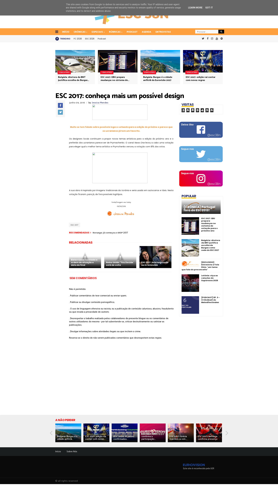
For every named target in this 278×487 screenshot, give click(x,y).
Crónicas (79, 32)
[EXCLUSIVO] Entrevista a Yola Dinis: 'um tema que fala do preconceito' (200, 266)
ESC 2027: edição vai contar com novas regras (200, 79)
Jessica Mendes (100, 103)
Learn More (195, 7)
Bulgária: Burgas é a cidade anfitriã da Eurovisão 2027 (157, 79)
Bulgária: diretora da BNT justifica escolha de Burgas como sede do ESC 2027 (73, 79)
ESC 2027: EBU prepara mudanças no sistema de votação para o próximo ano (116, 79)
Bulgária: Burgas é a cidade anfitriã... (67, 438)
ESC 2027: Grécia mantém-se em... (178, 438)
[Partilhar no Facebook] (60, 105)
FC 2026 (78, 38)
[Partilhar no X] (60, 112)
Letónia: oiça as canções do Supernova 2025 (209, 278)
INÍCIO (65, 32)
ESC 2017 (74, 225)
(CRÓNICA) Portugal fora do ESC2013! (199, 208)
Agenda (146, 32)
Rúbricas (114, 32)
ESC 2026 (89, 38)
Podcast (132, 32)
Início (58, 452)
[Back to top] (271, 480)
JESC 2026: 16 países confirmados (123, 438)
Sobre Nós (72, 452)
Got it (209, 7)
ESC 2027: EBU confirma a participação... (148, 436)
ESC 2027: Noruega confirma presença (207, 438)
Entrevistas (163, 32)
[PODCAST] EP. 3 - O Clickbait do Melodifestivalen (210, 300)
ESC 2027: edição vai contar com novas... (95, 438)
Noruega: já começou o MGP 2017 (110, 232)
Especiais (97, 32)
